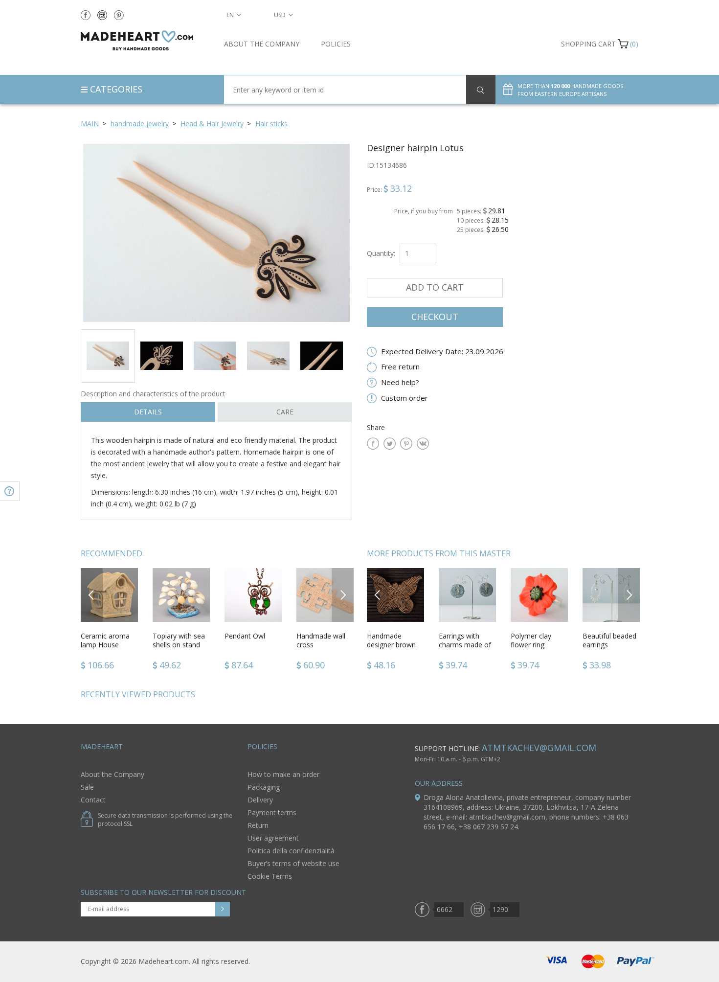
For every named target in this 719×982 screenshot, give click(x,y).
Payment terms (271, 812)
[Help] (10, 491)
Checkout (434, 316)
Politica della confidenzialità (291, 850)
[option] (216, 232)
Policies (336, 43)
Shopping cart (588, 43)
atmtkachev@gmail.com (539, 748)
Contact (93, 799)
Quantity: (381, 253)
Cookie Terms (269, 876)
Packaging (263, 787)
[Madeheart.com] (145, 40)
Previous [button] (92, 594)
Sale (87, 787)
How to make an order (283, 774)
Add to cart (435, 287)
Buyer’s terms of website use (293, 863)
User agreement (273, 838)
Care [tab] (284, 411)
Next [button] (343, 594)
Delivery (260, 799)
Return (258, 825)
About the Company (261, 43)
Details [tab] (148, 411)
